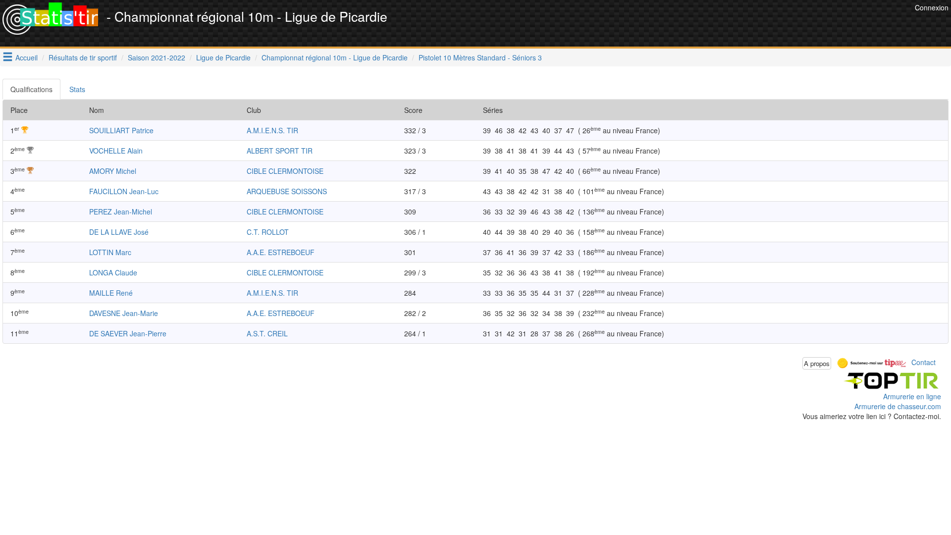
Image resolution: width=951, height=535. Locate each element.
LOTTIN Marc (110, 252)
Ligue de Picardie (223, 57)
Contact (923, 362)
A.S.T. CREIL (267, 333)
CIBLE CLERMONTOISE (285, 171)
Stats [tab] (77, 89)
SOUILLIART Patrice (121, 130)
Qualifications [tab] (31, 89)
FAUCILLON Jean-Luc (123, 191)
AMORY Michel (112, 171)
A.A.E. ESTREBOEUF (281, 252)
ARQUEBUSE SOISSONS (287, 191)
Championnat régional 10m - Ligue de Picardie (335, 57)
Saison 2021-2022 (156, 57)
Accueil (26, 57)
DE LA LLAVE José (119, 232)
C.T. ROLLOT (268, 232)
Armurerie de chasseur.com (897, 406)
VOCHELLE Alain (116, 151)
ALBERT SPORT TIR (280, 151)
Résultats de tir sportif (83, 57)
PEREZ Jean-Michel (120, 211)
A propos (817, 363)
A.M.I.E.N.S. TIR (272, 130)
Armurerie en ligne (912, 396)
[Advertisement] (732, 24)
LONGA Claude (113, 272)
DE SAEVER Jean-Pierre (127, 333)
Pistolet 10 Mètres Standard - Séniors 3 (480, 57)
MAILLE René (111, 293)
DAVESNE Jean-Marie (123, 313)
